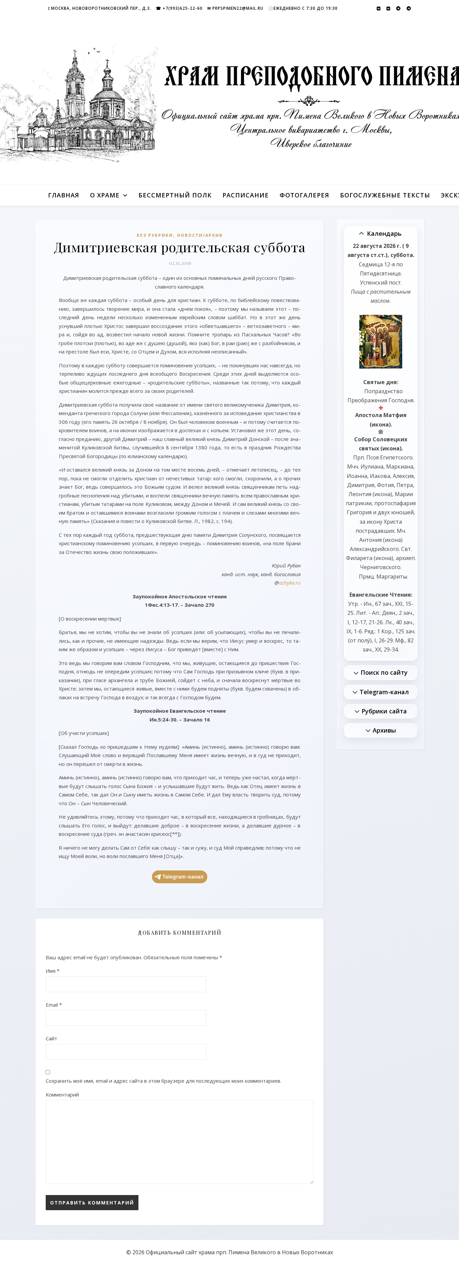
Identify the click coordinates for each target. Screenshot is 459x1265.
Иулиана (372, 466)
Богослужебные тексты (385, 195)
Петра (405, 485)
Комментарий (62, 1094)
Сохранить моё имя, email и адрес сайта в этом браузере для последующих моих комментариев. (163, 1080)
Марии (404, 494)
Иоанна (357, 476)
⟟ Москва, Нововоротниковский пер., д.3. (99, 8)
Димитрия (360, 485)
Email (54, 1004)
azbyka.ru (290, 582)
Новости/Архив (200, 235)
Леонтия (359, 494)
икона (380, 424)
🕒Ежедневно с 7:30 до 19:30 (303, 8)
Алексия (403, 476)
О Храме (105, 195)
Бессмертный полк (175, 195)
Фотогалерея (304, 195)
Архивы (384, 730)
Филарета (359, 558)
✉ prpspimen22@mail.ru (235, 8)
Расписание (245, 195)
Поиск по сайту (384, 672)
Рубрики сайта (384, 711)
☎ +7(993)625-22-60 (179, 8)
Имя (52, 970)
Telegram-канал (182, 876)
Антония (370, 540)
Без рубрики (155, 235)
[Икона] (380, 342)
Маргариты (391, 576)
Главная (63, 195)
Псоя (372, 457)
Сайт (51, 1038)
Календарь (384, 233)
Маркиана (399, 466)
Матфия (395, 415)
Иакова (380, 476)
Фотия (385, 485)
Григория (359, 512)
